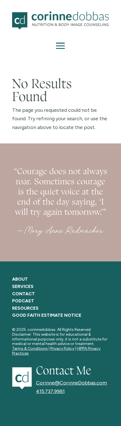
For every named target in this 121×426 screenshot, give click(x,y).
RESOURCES (25, 308)
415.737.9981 (50, 391)
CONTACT (23, 293)
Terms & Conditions (30, 348)
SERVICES (22, 286)
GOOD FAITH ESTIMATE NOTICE (46, 315)
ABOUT (20, 279)
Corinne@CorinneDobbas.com (71, 383)
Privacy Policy (62, 348)
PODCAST (23, 300)
